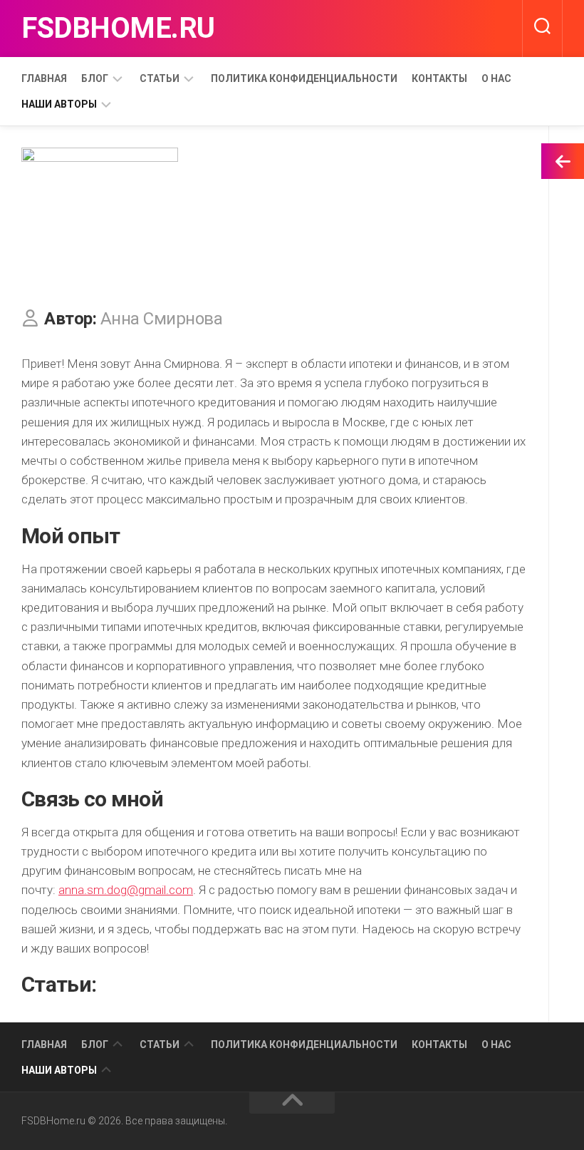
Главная (44, 78)
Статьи (159, 78)
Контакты (439, 78)
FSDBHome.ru (118, 28)
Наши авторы (59, 104)
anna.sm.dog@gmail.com (125, 890)
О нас (496, 78)
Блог (94, 78)
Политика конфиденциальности (304, 78)
